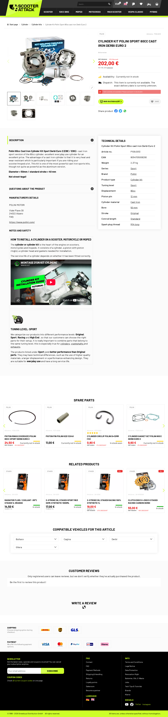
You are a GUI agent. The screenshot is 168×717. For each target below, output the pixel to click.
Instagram (147, 704)
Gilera (19, 547)
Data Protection (131, 670)
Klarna (127, 694)
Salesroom (90, 686)
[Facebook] (131, 704)
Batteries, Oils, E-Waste (134, 678)
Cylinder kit (136, 179)
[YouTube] (126, 704)
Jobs (127, 682)
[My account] (133, 4)
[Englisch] (92, 699)
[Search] (109, 4)
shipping (110, 67)
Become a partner (93, 690)
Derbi (114, 539)
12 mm (134, 196)
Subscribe (52, 671)
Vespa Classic (135, 12)
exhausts (15, 346)
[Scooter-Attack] (24, 8)
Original (135, 213)
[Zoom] (92, 87)
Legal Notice (130, 666)
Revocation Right (132, 674)
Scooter (48, 12)
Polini (101, 34)
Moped (79, 12)
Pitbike (153, 12)
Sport (133, 168)
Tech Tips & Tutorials (133, 686)
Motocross (95, 12)
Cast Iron (135, 202)
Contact (89, 662)
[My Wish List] (141, 4)
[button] (116, 111)
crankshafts (77, 343)
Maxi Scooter (114, 12)
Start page (14, 24)
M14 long (135, 224)
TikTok (138, 704)
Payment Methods (93, 670)
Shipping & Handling (94, 674)
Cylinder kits (37, 24)
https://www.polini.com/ (22, 222)
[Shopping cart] (157, 4)
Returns (89, 678)
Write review (102, 52)
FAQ (87, 666)
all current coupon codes (22, 680)
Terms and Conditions (134, 662)
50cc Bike (64, 12)
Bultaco (20, 539)
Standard (135, 218)
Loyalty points (91, 682)
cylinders (65, 343)
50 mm (134, 207)
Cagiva (67, 539)
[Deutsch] (87, 699)
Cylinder (24, 24)
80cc (133, 190)
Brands (128, 690)
